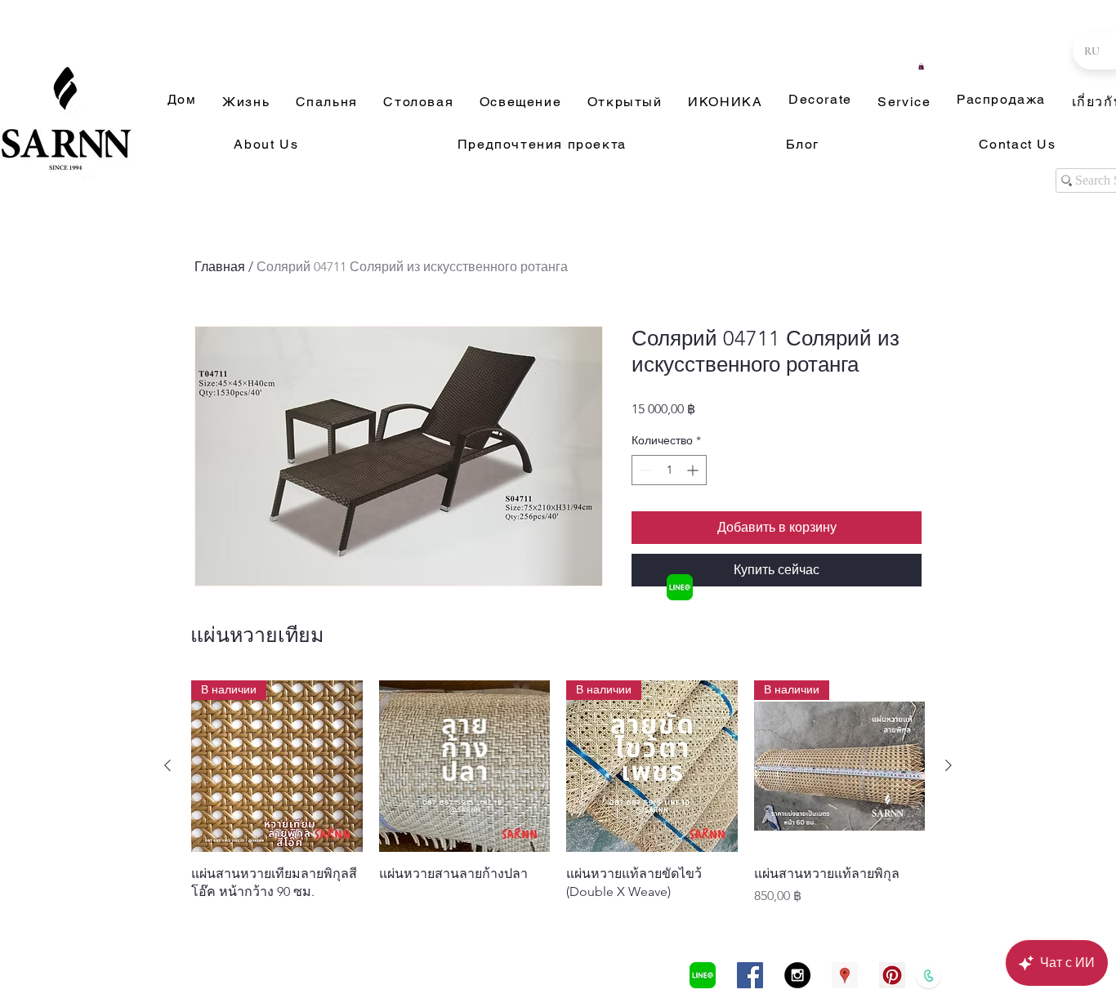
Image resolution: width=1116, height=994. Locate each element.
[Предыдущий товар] (167, 765)
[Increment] (694, 470)
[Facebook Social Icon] (750, 975)
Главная (219, 266)
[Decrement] (644, 470)
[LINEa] (680, 587)
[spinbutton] (669, 470)
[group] (558, 793)
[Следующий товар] (948, 765)
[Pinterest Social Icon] (892, 975)
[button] (921, 66)
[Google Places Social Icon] (845, 975)
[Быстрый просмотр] (465, 766)
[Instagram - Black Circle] (797, 975)
